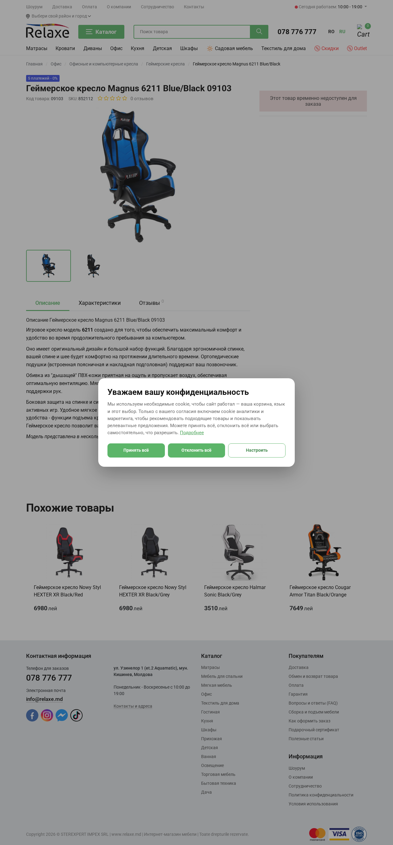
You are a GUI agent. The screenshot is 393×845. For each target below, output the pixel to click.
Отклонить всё (196, 450)
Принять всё (136, 450)
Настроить (257, 450)
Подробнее (192, 432)
